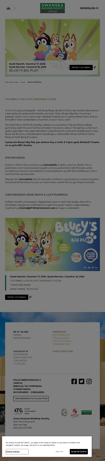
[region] (47, 446)
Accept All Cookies (78, 452)
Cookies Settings (13, 452)
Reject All (59, 452)
